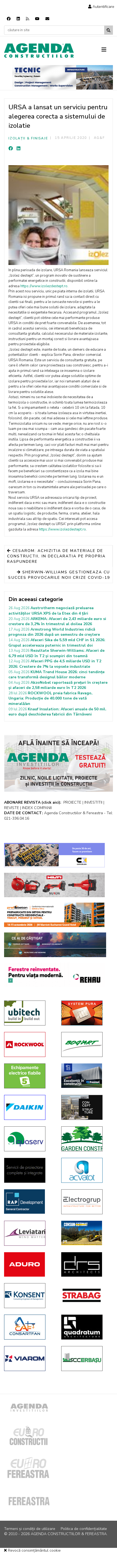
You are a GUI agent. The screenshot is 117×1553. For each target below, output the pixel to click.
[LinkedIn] (18, 149)
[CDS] (28, 1170)
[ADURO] (28, 1264)
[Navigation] (107, 49)
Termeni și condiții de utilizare (29, 1528)
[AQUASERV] (28, 1138)
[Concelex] (54, 855)
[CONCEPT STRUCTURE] (85, 1107)
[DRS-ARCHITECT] (85, 1264)
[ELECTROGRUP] (85, 1201)
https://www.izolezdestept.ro (43, 286)
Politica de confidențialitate (84, 1528)
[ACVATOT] (85, 1170)
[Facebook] (9, 18)
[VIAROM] (28, 1358)
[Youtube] (37, 18)
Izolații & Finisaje (28, 138)
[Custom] (27, 18)
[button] (101, 6)
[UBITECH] (28, 1013)
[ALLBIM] (55, 944)
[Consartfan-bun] (28, 1327)
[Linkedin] (18, 18)
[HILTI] (54, 885)
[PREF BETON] (54, 915)
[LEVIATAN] (28, 1233)
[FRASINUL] (85, 1075)
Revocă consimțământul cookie (34, 1550)
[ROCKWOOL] (28, 1044)
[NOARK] (28, 1075)
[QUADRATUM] (85, 1327)
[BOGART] (85, 1044)
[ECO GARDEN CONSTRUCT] (85, 1138)
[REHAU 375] (54, 975)
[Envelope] (47, 18)
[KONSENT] (28, 1295)
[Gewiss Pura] (85, 1013)
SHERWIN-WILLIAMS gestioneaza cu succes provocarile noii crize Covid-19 (59, 575)
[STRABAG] (85, 1295)
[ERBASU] (85, 1358)
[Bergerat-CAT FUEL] (85, 1233)
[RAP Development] (28, 1201)
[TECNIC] (62, 77)
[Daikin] (28, 1107)
